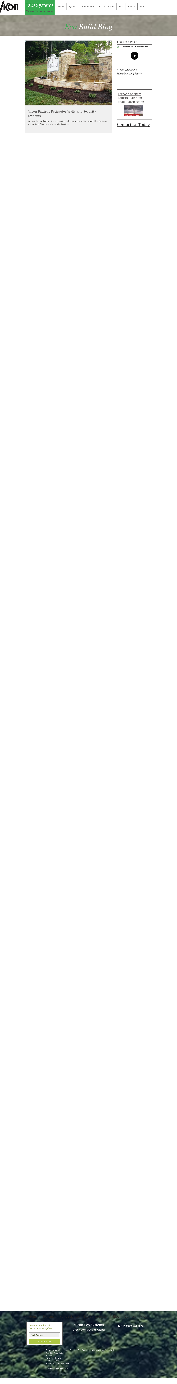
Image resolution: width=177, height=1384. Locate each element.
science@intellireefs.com (57, 1368)
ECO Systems (40, 5)
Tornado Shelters (129, 94)
